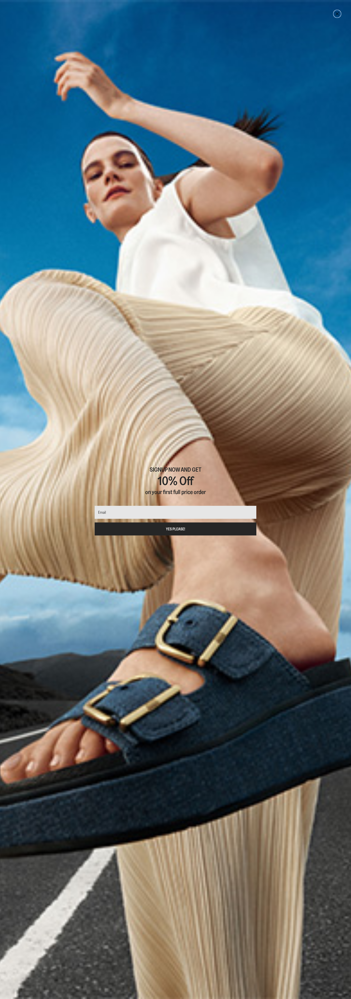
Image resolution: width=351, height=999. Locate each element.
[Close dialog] (337, 13)
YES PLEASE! (175, 529)
